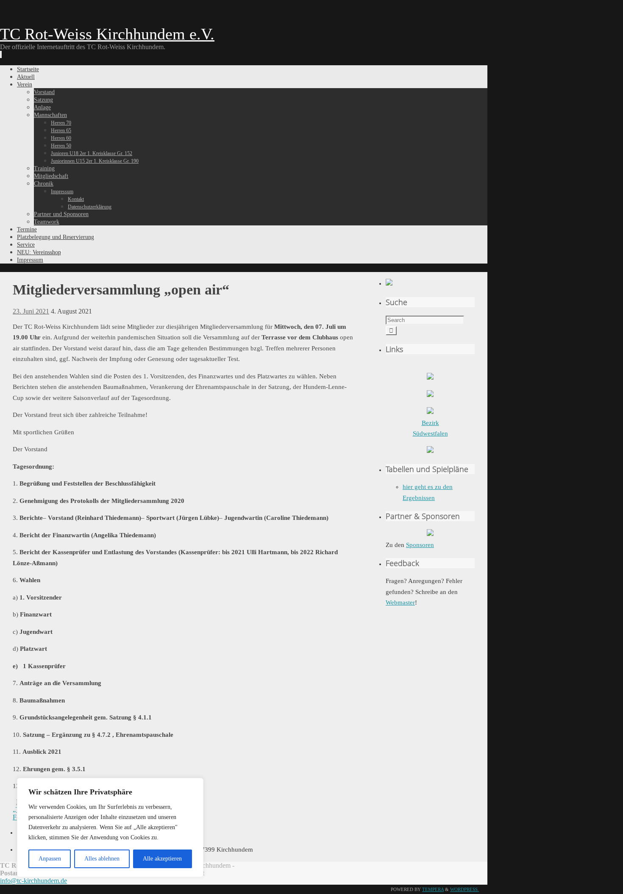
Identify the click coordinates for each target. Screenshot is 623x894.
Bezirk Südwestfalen (430, 428)
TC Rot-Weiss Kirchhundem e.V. (107, 34)
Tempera (433, 889)
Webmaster (400, 602)
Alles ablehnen (102, 858)
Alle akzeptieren (162, 858)
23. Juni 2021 (31, 311)
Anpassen (50, 858)
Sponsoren (420, 544)
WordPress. (464, 889)
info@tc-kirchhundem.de (33, 880)
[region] (110, 827)
